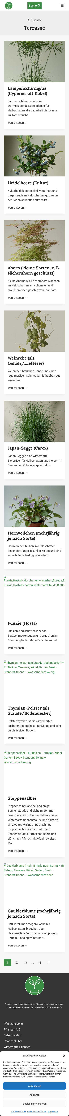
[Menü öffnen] (62, 5)
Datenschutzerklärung (36, 1111)
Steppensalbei (22, 798)
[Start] (28, 20)
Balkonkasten (12, 1035)
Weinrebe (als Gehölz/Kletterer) (26, 360)
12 (39, 962)
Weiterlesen (17, 123)
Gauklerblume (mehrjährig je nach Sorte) (34, 913)
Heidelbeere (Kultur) (28, 182)
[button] (64, 1055)
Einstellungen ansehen (34, 1103)
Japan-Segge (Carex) (28, 448)
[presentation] (34, 61)
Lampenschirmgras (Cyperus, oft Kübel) (27, 90)
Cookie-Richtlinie (18, 1111)
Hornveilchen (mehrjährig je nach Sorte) (33, 535)
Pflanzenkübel (13, 1041)
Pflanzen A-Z (12, 1029)
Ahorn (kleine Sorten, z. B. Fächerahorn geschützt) (34, 270)
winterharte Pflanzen (17, 1047)
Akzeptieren (34, 1086)
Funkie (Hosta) (22, 623)
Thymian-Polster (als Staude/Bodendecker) (30, 710)
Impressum (53, 1111)
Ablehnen (34, 1094)
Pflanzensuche (13, 1023)
